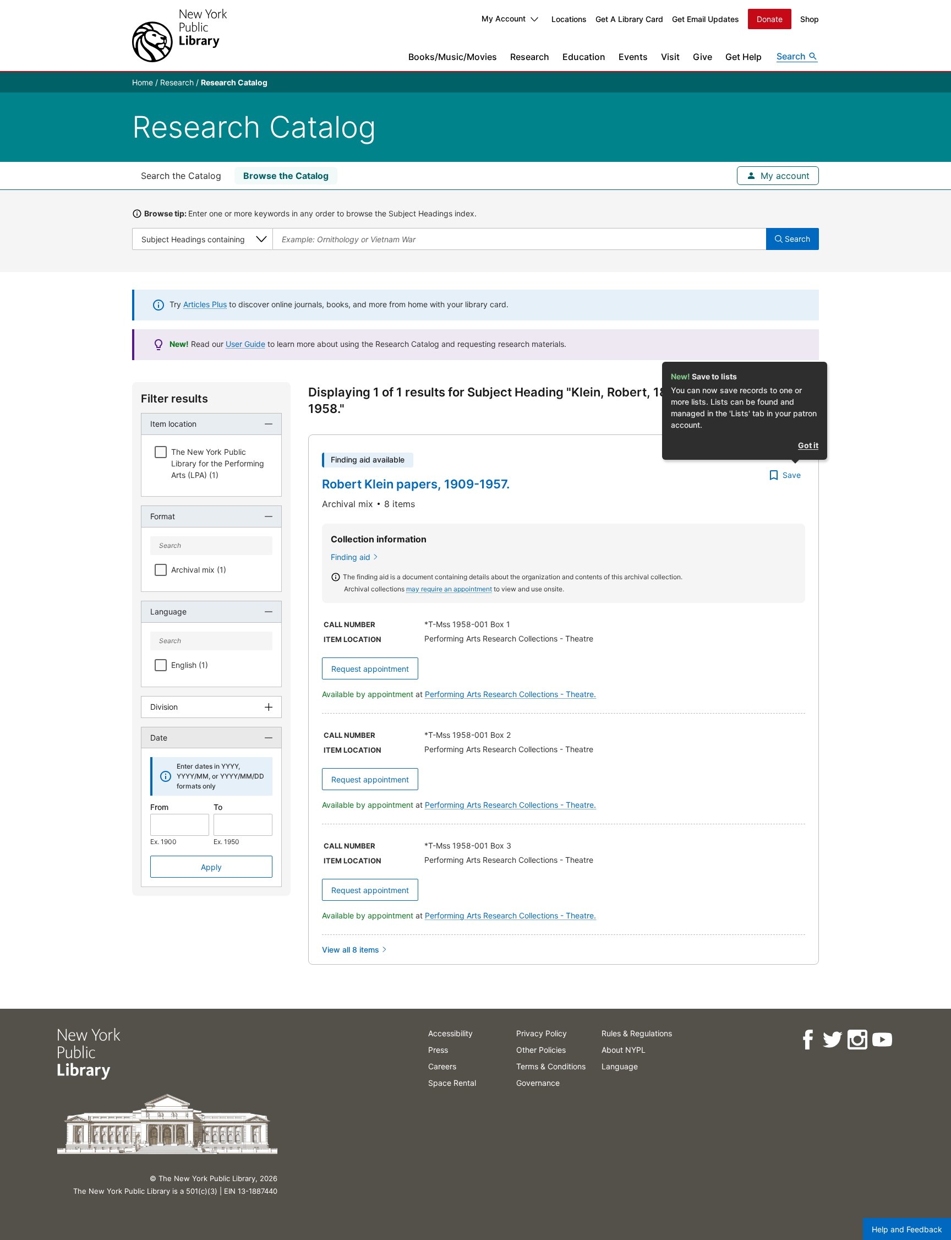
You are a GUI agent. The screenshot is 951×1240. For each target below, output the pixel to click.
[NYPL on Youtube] (882, 1039)
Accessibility (450, 1033)
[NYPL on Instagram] (857, 1039)
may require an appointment (449, 589)
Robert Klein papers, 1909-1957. (416, 484)
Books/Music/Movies (452, 56)
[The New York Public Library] (179, 35)
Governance (538, 1082)
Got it (808, 445)
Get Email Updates (705, 19)
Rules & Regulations (637, 1033)
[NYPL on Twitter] (832, 1039)
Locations (569, 19)
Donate (770, 19)
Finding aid (350, 557)
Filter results (174, 398)
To (218, 807)
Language (620, 1066)
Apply (211, 867)
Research (529, 56)
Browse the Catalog (286, 175)
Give (702, 56)
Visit (670, 56)
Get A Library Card (629, 19)
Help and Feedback (907, 1229)
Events (633, 56)
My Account (504, 18)
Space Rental (452, 1082)
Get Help (743, 56)
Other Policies (541, 1049)
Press (438, 1049)
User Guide (245, 344)
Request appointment (370, 668)
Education (583, 56)
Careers (442, 1066)
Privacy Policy (541, 1033)
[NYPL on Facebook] (807, 1039)
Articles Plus (205, 304)
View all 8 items (350, 949)
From (159, 807)
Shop (809, 19)
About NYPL (624, 1049)
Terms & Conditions (551, 1066)
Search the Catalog (181, 175)
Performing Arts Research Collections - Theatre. (510, 694)
